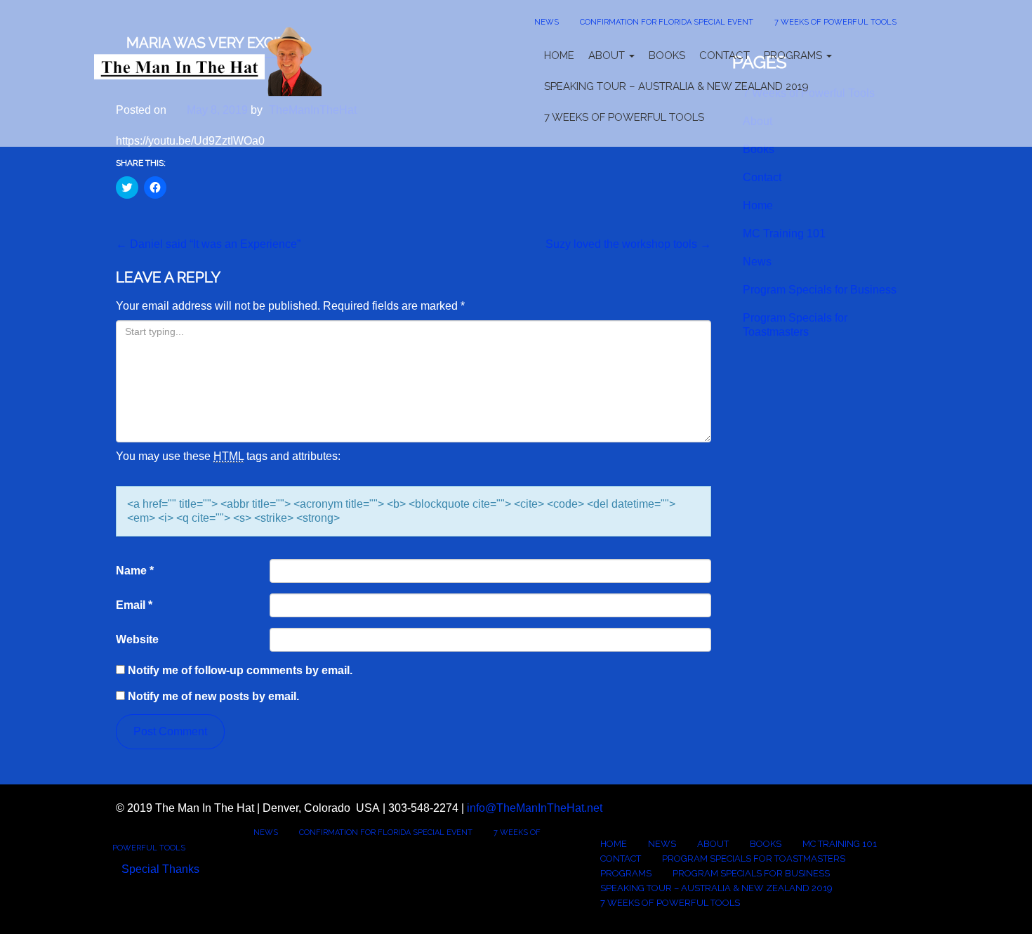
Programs (794, 55)
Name (135, 571)
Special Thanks (160, 869)
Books (667, 55)
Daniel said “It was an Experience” (208, 244)
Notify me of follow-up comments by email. (240, 670)
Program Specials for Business (820, 290)
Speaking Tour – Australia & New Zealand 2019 (676, 86)
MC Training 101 (784, 233)
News (546, 22)
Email (134, 605)
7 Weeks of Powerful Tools (835, 22)
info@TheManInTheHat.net (534, 808)
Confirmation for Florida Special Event (666, 22)
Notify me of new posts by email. (213, 696)
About (608, 55)
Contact (724, 55)
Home (559, 55)
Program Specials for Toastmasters (795, 325)
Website (137, 639)
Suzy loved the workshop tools (628, 244)
